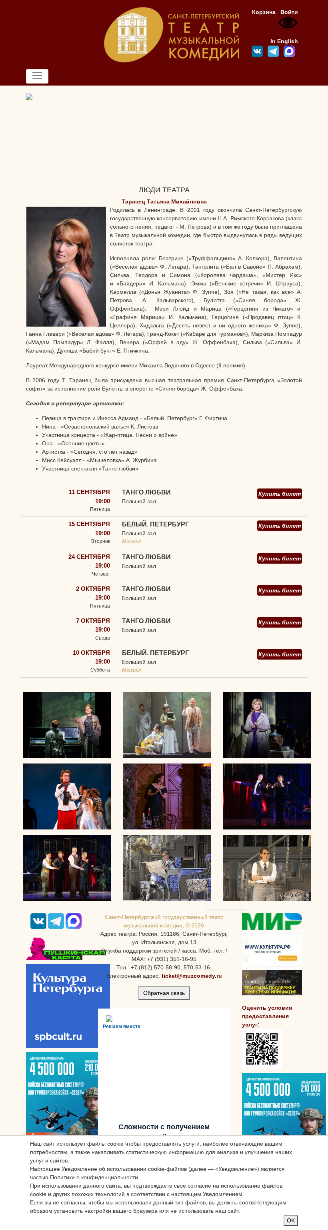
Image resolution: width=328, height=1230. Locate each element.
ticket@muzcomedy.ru (192, 976)
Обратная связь (164, 993)
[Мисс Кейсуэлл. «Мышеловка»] (167, 868)
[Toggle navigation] (37, 76)
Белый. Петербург (155, 524)
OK (291, 1220)
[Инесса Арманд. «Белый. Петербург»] (167, 725)
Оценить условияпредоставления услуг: (267, 1016)
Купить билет (279, 493)
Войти (289, 12)
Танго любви (146, 492)
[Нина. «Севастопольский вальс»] (267, 725)
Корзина (264, 12)
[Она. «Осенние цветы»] (167, 796)
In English (284, 41)
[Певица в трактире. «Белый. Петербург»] (67, 725)
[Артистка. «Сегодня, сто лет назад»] (267, 796)
